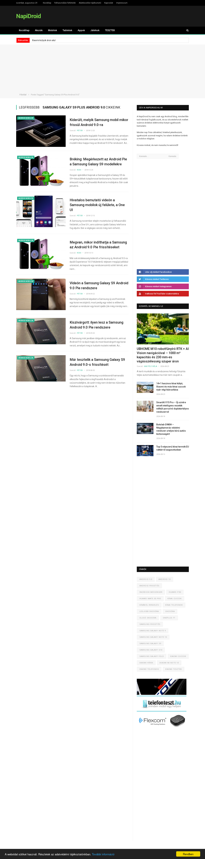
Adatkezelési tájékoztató (90, 3)
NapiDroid (28, 16)
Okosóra (170, 611)
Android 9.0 (145, 579)
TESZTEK (110, 30)
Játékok (94, 30)
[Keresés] (186, 30)
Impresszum (121, 3)
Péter (80, 131)
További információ (103, 854)
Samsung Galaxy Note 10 (153, 637)
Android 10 (165, 579)
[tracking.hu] (161, 694)
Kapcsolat (108, 3)
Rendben (188, 854)
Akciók (39, 30)
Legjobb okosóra (149, 611)
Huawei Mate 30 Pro (150, 599)
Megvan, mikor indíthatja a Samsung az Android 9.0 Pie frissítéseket (98, 244)
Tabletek (67, 30)
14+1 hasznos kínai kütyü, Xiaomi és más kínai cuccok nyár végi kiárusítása (171, 386)
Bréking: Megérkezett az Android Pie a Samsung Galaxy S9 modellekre (98, 161)
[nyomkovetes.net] (162, 728)
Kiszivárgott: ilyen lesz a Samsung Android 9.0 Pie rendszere (96, 324)
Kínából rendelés (149, 605)
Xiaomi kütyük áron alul (43, 40)
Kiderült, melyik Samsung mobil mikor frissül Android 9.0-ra (99, 122)
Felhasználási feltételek (65, 3)
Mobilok (52, 30)
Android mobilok (25, 118)
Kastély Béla (150, 366)
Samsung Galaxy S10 (150, 650)
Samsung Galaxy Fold (151, 656)
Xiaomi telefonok (149, 669)
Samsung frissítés (149, 624)
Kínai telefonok (174, 605)
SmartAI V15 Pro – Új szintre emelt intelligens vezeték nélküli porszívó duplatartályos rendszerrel (172, 407)
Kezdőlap (47, 3)
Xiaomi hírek (146, 663)
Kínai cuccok (175, 599)
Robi (79, 170)
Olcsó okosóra (147, 618)
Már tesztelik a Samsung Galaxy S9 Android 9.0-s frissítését (97, 362)
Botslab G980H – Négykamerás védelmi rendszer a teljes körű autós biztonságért (171, 429)
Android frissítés (149, 586)
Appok (81, 30)
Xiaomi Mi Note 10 (169, 663)
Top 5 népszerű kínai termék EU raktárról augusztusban (172, 448)
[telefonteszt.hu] (161, 711)
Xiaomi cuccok (178, 656)
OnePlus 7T (169, 618)
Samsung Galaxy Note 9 (152, 631)
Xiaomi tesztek (173, 669)
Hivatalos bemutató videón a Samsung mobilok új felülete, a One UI (97, 205)
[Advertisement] (102, 66)
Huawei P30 (175, 592)
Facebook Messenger (150, 592)
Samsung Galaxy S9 (150, 643)
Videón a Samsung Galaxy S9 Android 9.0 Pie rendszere (99, 285)
